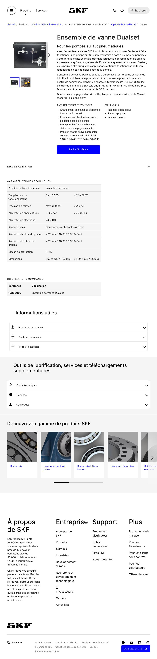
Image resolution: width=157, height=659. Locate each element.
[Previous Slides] (13, 55)
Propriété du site (43, 647)
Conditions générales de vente (70, 647)
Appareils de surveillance (123, 24)
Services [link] (41, 10)
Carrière (61, 598)
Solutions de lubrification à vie (46, 24)
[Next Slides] (49, 55)
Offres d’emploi (139, 574)
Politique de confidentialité (95, 642)
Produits (61, 542)
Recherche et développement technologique (66, 576)
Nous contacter (102, 559)
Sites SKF (98, 552)
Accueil (11, 24)
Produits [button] (25, 10)
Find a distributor (78, 149)
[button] (115, 10)
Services (61, 548)
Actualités (62, 604)
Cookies (94, 647)
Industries (62, 555)
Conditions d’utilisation (67, 642)
